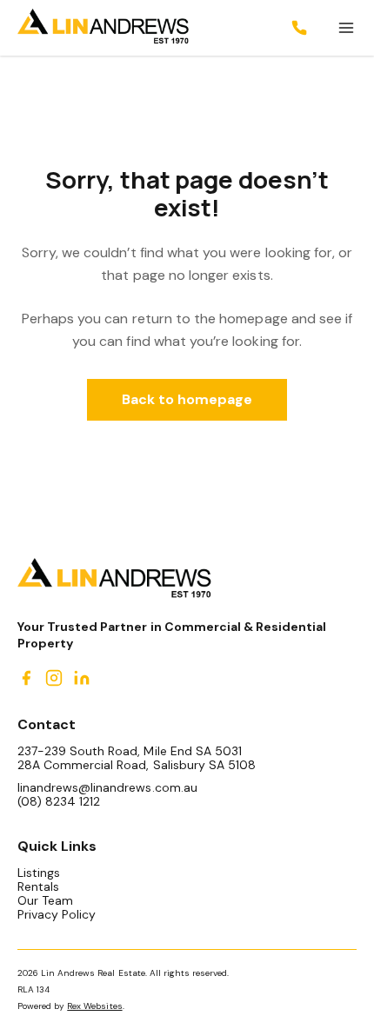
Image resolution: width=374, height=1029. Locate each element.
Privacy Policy (56, 914)
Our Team (45, 900)
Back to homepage (187, 399)
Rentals (38, 886)
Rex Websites (94, 1006)
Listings (38, 872)
